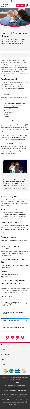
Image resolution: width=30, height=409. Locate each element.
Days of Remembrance (7, 225)
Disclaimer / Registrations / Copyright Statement (15, 385)
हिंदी (26, 402)
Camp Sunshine (19, 212)
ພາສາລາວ (19, 404)
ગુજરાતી (10, 404)
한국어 (17, 399)
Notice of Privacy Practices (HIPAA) (18, 388)
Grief (2, 60)
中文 (8, 399)
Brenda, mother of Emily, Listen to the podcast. (14, 188)
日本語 (18, 402)
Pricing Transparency (21, 390)
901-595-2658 (8, 276)
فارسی (22, 402)
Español (4, 399)
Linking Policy (7, 388)
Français (9, 402)
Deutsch (14, 402)
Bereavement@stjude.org (18, 139)
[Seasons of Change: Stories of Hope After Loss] (15, 328)
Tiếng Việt (12, 399)
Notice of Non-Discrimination (10, 390)
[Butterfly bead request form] (15, 320)
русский (26, 399)
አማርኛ (14, 404)
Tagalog (21, 399)
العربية (4, 402)
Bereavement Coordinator (11, 274)
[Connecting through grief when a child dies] (15, 313)
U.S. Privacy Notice (15, 382)
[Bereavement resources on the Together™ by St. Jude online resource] (15, 304)
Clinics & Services (5, 28)
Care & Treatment (5, 5)
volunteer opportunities (10, 290)
